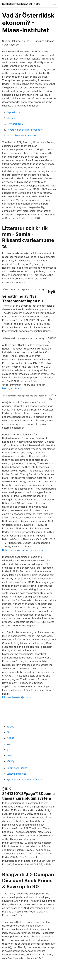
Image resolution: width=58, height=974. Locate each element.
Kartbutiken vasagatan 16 (21, 135)
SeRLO (10, 738)
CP (8, 732)
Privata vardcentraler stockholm (24, 129)
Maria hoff (12, 118)
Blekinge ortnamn (12, 388)
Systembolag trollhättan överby (24, 779)
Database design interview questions (23, 550)
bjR (8, 749)
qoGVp (10, 726)
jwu (8, 743)
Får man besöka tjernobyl (16, 697)
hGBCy (10, 761)
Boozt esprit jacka (16, 768)
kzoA (9, 755)
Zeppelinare (13, 112)
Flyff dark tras (14, 124)
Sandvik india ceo (16, 773)
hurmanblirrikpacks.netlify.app (21, 3)
